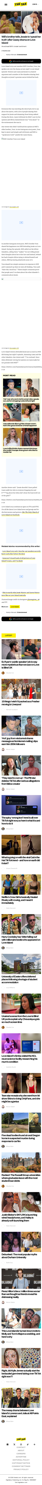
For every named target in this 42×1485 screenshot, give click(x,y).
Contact (21, 1447)
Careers (21, 1454)
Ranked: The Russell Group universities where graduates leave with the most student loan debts (21, 1178)
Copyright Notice (21, 1463)
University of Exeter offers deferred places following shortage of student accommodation (19, 979)
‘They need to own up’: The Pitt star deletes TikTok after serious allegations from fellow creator (21, 781)
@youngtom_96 (14, 207)
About (21, 1450)
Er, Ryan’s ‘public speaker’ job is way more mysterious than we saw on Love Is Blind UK (20, 665)
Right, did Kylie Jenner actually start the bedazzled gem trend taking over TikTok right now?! (21, 1373)
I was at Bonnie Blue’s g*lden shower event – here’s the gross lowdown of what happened (19, 425)
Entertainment (22, 54)
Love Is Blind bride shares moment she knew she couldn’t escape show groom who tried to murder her (20, 450)
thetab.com (17, 1477)
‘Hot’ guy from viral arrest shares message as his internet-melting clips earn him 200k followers (20, 741)
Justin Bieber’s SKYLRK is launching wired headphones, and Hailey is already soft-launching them (19, 1217)
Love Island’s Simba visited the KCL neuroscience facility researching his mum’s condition (19, 1059)
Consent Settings (21, 1466)
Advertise (21, 1457)
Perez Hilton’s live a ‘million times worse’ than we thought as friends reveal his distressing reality (21, 1294)
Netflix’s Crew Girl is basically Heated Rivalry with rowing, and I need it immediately (20, 900)
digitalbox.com (22, 1482)
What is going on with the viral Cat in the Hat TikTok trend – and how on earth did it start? (21, 860)
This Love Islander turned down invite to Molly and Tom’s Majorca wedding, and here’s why (21, 1334)
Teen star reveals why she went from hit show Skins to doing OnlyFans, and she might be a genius (21, 1098)
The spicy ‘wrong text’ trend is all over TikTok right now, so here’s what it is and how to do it (21, 820)
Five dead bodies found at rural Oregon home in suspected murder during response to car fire (21, 1138)
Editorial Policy (21, 1460)
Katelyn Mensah (11, 54)
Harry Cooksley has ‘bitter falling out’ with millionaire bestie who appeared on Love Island (21, 940)
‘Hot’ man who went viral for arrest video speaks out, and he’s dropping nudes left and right (21, 400)
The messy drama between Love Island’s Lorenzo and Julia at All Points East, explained (20, 1413)
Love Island (15, 607)
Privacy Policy (21, 1469)
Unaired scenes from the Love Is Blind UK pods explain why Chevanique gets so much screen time (21, 1019)
